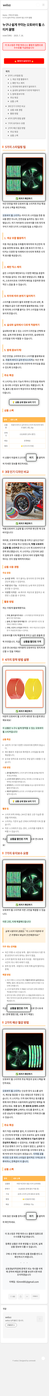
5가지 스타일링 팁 (15, 75)
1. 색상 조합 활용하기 (19, 79)
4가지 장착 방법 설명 (16, 118)
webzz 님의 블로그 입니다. (14, 1320)
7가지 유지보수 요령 (16, 123)
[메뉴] (43, 5)
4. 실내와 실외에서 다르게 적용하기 (25, 90)
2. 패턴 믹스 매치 (17, 82)
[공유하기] (21, 1296)
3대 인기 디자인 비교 (16, 106)
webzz (7, 5)
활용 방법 (14, 113)
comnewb (32, 1360)
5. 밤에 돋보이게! (17, 93)
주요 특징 (14, 97)
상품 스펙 (14, 101)
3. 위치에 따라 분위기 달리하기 (23, 86)
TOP (43, 1358)
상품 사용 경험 (16, 109)
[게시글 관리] (27, 1296)
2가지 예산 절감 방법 (16, 128)
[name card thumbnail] (40, 1319)
